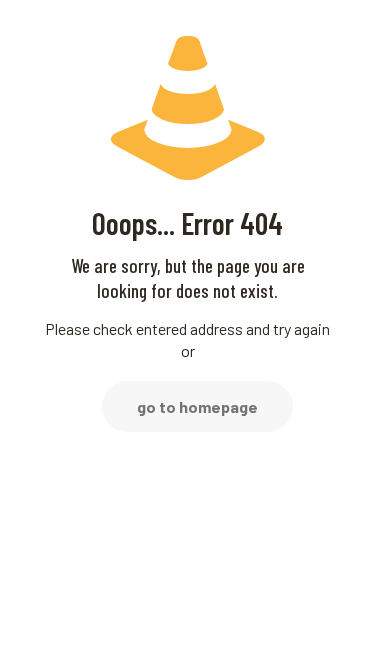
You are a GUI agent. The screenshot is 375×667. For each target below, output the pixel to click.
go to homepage (197, 406)
